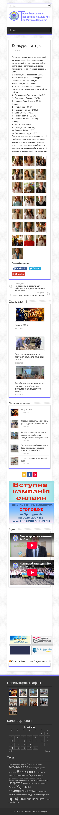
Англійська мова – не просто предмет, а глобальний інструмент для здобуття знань (29, 387)
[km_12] (17, 205)
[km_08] (41, 192)
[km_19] (29, 232)
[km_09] (29, 166)
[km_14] (17, 166)
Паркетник (27, 783)
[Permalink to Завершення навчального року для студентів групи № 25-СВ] (29, 350)
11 (17, 741)
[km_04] (41, 245)
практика (45, 795)
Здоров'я (34, 775)
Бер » (47, 751)
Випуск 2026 (21, 325)
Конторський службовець (18, 778)
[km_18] (41, 205)
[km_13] (17, 192)
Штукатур (38, 792)
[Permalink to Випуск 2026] (29, 321)
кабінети (21, 795)
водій (44, 792)
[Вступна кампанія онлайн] (31, 501)
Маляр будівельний (35, 780)
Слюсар (43, 783)
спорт (48, 799)
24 (12, 748)
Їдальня (23, 764)
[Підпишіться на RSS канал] (10, 661)
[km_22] (17, 258)
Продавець (35, 783)
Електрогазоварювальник (18, 776)
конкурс (29, 794)
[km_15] (29, 245)
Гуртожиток (41, 772)
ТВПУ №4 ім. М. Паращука (35, 811)
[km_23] (17, 245)
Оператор (15, 783)
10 (12, 741)
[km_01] (41, 166)
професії (17, 798)
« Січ (11, 751)
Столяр (12, 787)
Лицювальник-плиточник (18, 780)
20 (29, 744)
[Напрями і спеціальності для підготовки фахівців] (31, 523)
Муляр (45, 780)
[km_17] (41, 179)
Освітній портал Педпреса (29, 661)
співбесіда (14, 802)
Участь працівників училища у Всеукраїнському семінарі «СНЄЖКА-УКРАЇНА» (34, 448)
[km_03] (29, 192)
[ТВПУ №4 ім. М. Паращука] (29, 19)
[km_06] (29, 205)
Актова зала (18, 767)
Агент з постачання (34, 764)
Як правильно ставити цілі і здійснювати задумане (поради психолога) (30, 287)
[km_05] (29, 179)
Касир (41, 776)
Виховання (26, 771)
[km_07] (17, 232)
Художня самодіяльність (21, 789)
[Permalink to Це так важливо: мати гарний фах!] (15, 464)
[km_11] (17, 179)
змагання (13, 794)
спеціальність (36, 799)
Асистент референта (37, 768)
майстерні (38, 795)
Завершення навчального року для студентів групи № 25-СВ (29, 357)
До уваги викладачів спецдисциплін (27, 294)
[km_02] (41, 232)
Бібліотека (12, 772)
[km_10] (29, 219)
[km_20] (41, 219)
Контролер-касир (34, 778)
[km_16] (17, 219)
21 (35, 744)
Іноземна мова (14, 764)
